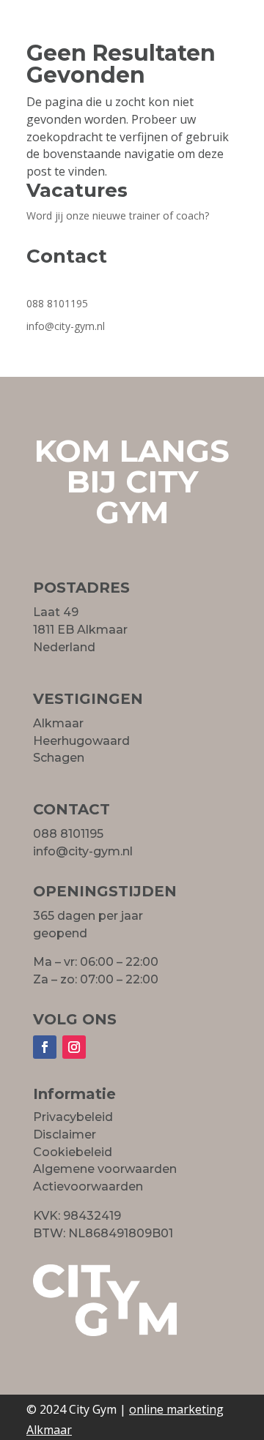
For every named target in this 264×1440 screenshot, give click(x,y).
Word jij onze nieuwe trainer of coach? (117, 215)
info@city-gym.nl (65, 326)
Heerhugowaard (81, 741)
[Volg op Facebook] (44, 1047)
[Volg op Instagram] (74, 1047)
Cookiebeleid (72, 1152)
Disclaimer (64, 1134)
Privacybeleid (73, 1117)
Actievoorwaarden (88, 1186)
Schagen (58, 758)
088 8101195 (57, 303)
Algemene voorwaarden (105, 1169)
